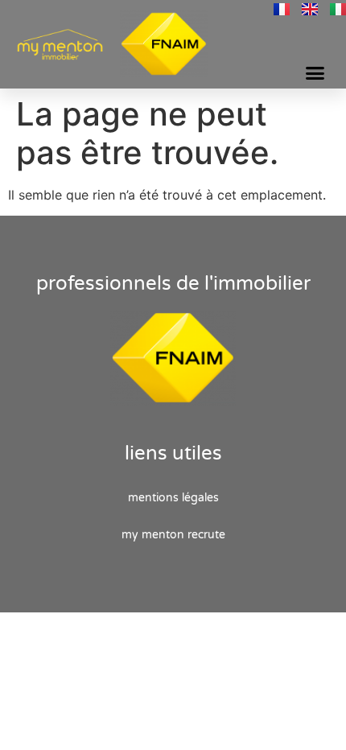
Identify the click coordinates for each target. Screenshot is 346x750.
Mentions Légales (173, 498)
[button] (315, 73)
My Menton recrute (173, 535)
